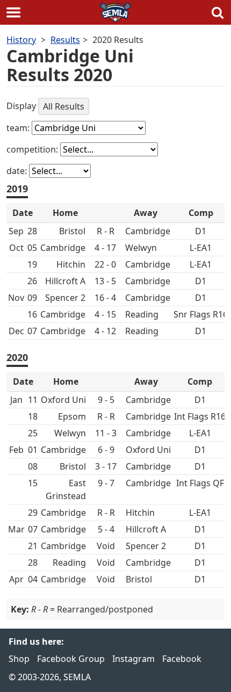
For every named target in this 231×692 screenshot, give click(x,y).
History (21, 40)
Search (217, 12)
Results (65, 40)
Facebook (181, 659)
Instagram (133, 659)
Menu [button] (13, 12)
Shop (19, 659)
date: (17, 171)
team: (19, 128)
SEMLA (115, 12)
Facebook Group (71, 659)
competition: (33, 149)
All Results (63, 106)
